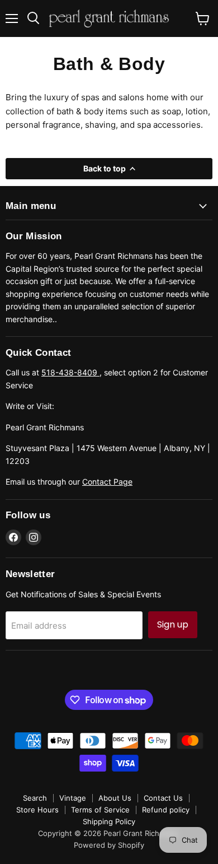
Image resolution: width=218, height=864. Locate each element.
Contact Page (107, 481)
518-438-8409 (70, 372)
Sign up (172, 624)
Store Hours (37, 809)
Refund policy (165, 809)
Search (35, 797)
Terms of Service (100, 809)
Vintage (72, 797)
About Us (114, 797)
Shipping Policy (109, 821)
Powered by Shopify (109, 844)
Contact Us (163, 797)
